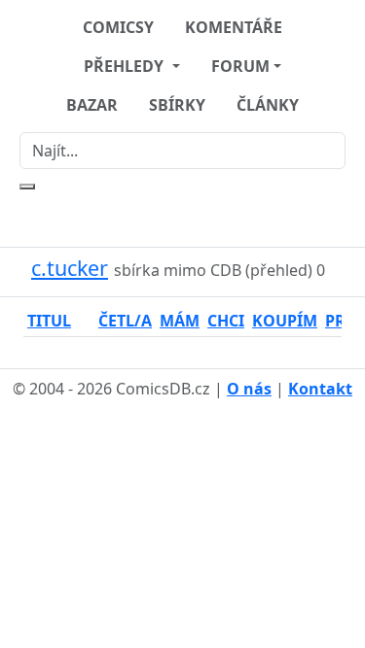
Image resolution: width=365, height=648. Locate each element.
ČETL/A (125, 320)
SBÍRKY (177, 105)
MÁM (180, 320)
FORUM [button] (240, 66)
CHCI (225, 320)
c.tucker (69, 268)
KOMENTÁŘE (233, 27)
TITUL (49, 320)
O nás (249, 388)
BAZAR (92, 105)
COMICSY (118, 27)
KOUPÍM (284, 320)
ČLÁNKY (268, 105)
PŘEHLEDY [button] (125, 66)
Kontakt (320, 388)
